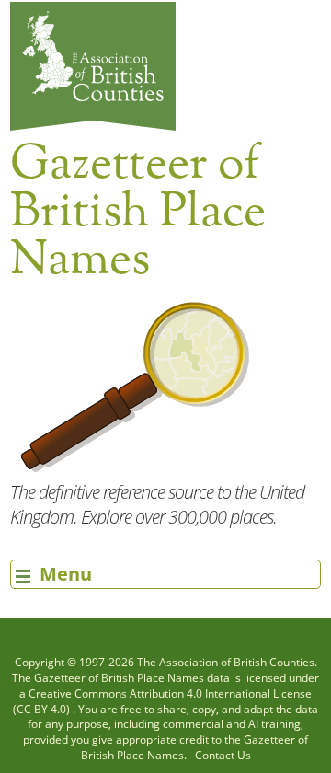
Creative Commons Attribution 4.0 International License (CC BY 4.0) (162, 701)
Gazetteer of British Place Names (119, 678)
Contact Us (223, 755)
